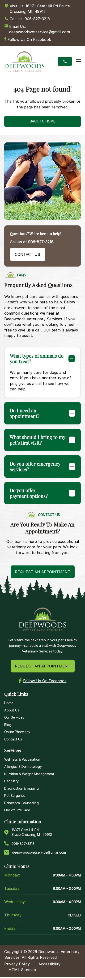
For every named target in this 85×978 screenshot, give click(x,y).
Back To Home (42, 121)
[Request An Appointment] (65, 61)
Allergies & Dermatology (23, 766)
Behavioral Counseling (21, 803)
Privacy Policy (17, 964)
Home (8, 703)
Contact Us (27, 254)
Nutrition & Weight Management (29, 774)
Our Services (14, 717)
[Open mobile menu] (78, 61)
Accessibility (49, 964)
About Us (11, 710)
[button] (42, 358)
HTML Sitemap (22, 969)
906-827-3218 (41, 241)
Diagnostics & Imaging (21, 788)
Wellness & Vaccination (22, 759)
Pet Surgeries (14, 795)
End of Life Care (17, 810)
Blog (7, 725)
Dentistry (11, 781)
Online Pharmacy (17, 732)
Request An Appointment (42, 666)
